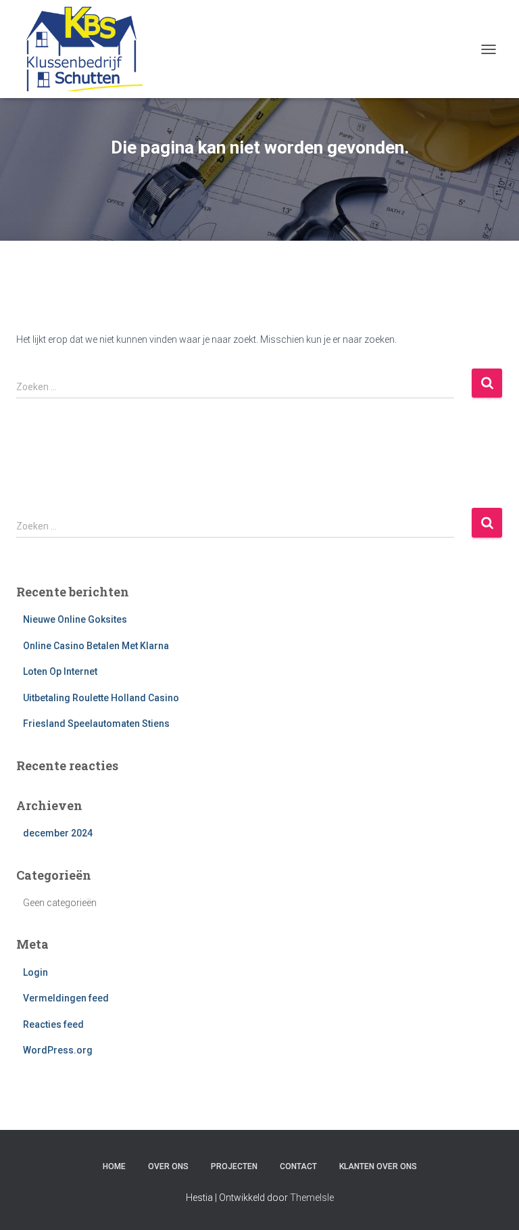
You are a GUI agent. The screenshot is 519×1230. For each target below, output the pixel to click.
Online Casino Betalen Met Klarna (96, 645)
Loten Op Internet (60, 671)
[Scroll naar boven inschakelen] (492, 1203)
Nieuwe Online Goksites (75, 619)
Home (114, 1166)
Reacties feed (53, 1024)
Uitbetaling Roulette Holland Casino (101, 697)
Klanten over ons (378, 1166)
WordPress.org (58, 1050)
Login (35, 972)
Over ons (168, 1166)
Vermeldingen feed (66, 998)
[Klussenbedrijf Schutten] (84, 49)
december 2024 (58, 833)
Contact (298, 1166)
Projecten (234, 1166)
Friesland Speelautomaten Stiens (96, 723)
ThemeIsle (312, 1197)
